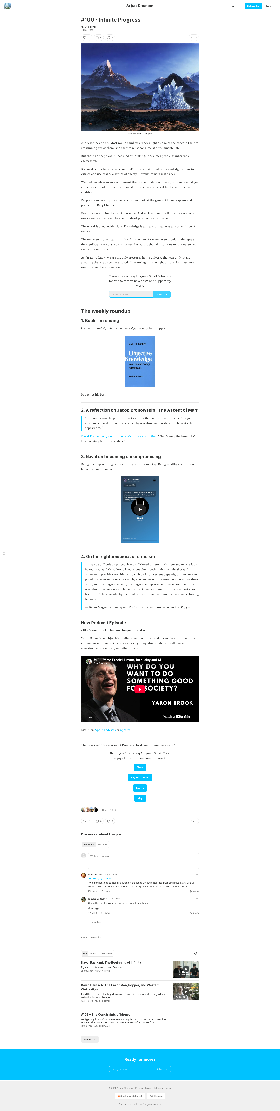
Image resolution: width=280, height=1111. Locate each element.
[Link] (76, 311)
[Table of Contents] (3, 555)
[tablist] (95, 844)
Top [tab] (85, 953)
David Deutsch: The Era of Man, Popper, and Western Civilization (120, 987)
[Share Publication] (240, 6)
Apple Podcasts (105, 730)
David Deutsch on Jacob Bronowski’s (106, 436)
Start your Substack (131, 1096)
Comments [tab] (88, 844)
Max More (94, 874)
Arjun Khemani (88, 27)
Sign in (270, 5)
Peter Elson (146, 133)
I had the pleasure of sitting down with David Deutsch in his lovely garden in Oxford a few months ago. (123, 995)
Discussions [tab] (106, 953)
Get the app (156, 1096)
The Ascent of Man (144, 436)
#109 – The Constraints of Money (105, 1014)
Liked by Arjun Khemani (102, 878)
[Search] (233, 6)
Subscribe (253, 5)
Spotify (125, 730)
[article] (140, 969)
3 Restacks (115, 809)
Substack (124, 1104)
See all (88, 1039)
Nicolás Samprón (97, 898)
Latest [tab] (93, 953)
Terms (148, 1087)
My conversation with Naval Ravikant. (102, 967)
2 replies (96, 922)
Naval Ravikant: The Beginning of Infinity (111, 962)
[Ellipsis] (197, 874)
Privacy (139, 1087)
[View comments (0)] (113, 1030)
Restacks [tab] (102, 844)
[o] (140, 509)
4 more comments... (91, 937)
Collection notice (162, 1087)
